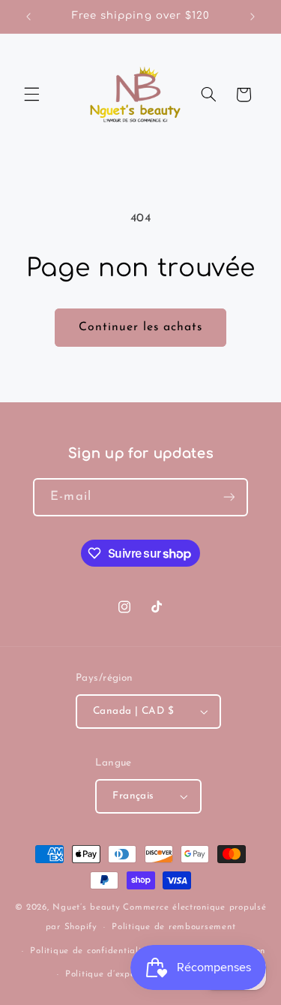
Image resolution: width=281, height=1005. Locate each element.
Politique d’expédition (112, 974)
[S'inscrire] (228, 497)
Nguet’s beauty (86, 907)
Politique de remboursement (173, 926)
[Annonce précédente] (28, 16)
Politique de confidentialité (90, 950)
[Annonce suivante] (252, 16)
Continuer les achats (141, 327)
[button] (31, 94)
